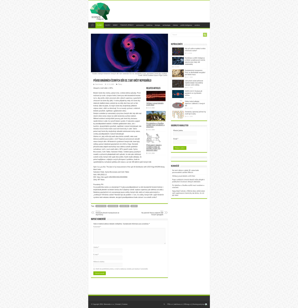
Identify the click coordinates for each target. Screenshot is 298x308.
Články (120, 84)
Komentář (97, 227)
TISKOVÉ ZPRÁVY (127, 25)
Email (175, 139)
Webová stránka (98, 262)
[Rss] (164, 304)
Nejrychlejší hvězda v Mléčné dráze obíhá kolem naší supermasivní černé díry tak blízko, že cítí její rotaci (188, 193)
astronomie (140, 25)
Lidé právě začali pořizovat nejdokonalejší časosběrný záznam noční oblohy (194, 83)
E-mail (96, 254)
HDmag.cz (187, 304)
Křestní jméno (178, 130)
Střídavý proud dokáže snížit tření (155, 104)
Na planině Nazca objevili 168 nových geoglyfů (152, 212)
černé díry (125, 206)
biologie (157, 25)
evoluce (197, 25)
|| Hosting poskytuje (198, 304)
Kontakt (118, 304)
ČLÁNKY (100, 25)
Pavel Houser (99, 84)
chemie (175, 25)
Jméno (96, 247)
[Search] (205, 35)
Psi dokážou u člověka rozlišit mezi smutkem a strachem (155, 125)
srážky (134, 206)
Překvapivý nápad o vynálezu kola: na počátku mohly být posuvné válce (153, 147)
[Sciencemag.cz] (100, 11)
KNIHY (115, 25)
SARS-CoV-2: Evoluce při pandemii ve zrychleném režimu (193, 93)
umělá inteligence (186, 25)
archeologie (166, 25)
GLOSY (107, 25)
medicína (149, 25)
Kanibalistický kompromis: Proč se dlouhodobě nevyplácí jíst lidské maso (195, 72)
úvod (92, 24)
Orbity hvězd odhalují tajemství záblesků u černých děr (195, 103)
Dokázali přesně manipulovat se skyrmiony (107, 212)
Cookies (125, 304)
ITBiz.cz (170, 304)
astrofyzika (101, 206)
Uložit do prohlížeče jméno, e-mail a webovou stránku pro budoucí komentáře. (122, 269)
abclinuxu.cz (178, 304)
